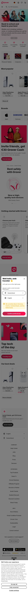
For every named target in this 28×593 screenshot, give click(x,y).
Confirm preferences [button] (14, 313)
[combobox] (14, 293)
